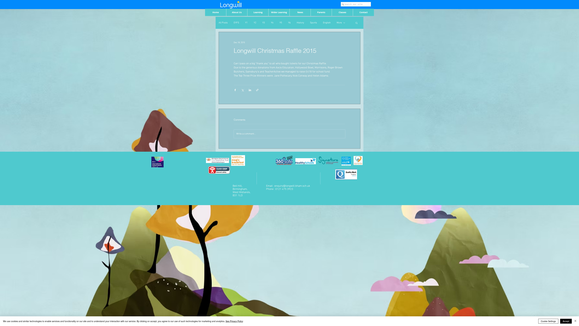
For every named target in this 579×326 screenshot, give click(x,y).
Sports (313, 22)
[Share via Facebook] (235, 90)
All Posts (223, 22)
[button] (356, 23)
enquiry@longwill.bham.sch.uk (292, 186)
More (339, 22)
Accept (566, 321)
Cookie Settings (548, 321)
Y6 (289, 22)
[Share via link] (257, 90)
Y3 (263, 22)
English (327, 22)
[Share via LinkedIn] (249, 90)
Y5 (281, 22)
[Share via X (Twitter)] (242, 90)
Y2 (255, 22)
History (300, 22)
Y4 (272, 22)
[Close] (575, 321)
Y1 (246, 22)
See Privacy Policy (234, 321)
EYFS (236, 22)
